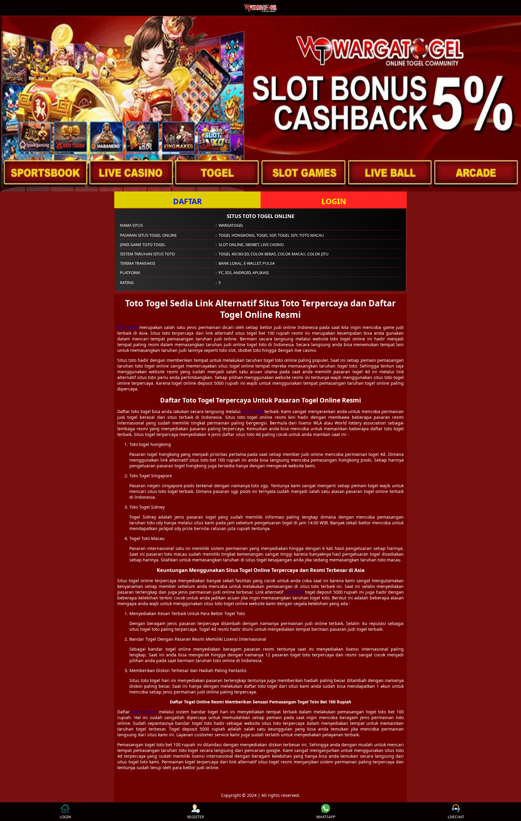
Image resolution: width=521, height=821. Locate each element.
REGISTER (195, 816)
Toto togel (127, 327)
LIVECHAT (456, 816)
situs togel (252, 411)
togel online (144, 712)
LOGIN (333, 201)
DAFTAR (187, 201)
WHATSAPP (325, 816)
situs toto (294, 592)
